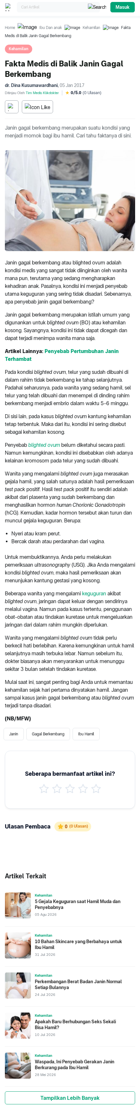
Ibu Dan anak (50, 27)
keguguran (94, 593)
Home (10, 27)
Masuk (123, 7)
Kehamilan (91, 27)
